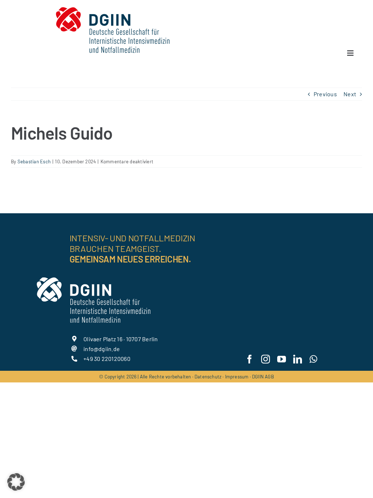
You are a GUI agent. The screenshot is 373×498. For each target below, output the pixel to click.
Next (349, 93)
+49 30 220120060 (106, 358)
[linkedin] (297, 359)
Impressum (237, 377)
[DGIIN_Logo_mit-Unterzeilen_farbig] (112, 6)
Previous (325, 93)
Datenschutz (208, 377)
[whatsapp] (313, 359)
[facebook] (249, 359)
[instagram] (265, 359)
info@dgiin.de (101, 348)
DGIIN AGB (263, 377)
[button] (16, 482)
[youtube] (281, 359)
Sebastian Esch (34, 161)
